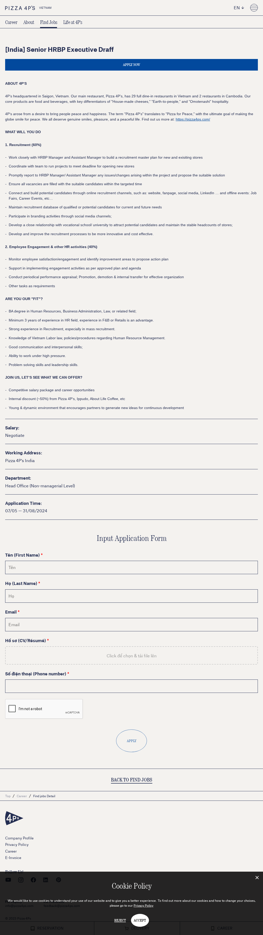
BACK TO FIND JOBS (131, 780)
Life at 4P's (72, 22)
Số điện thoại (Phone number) (35, 673)
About (28, 22)
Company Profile (19, 838)
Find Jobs (48, 22)
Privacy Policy (143, 905)
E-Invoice (13, 857)
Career (11, 22)
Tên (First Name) (22, 554)
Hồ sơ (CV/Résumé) (25, 640)
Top (8, 796)
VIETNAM (45, 7)
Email (11, 611)
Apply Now (131, 65)
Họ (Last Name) (21, 583)
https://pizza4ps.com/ (193, 119)
